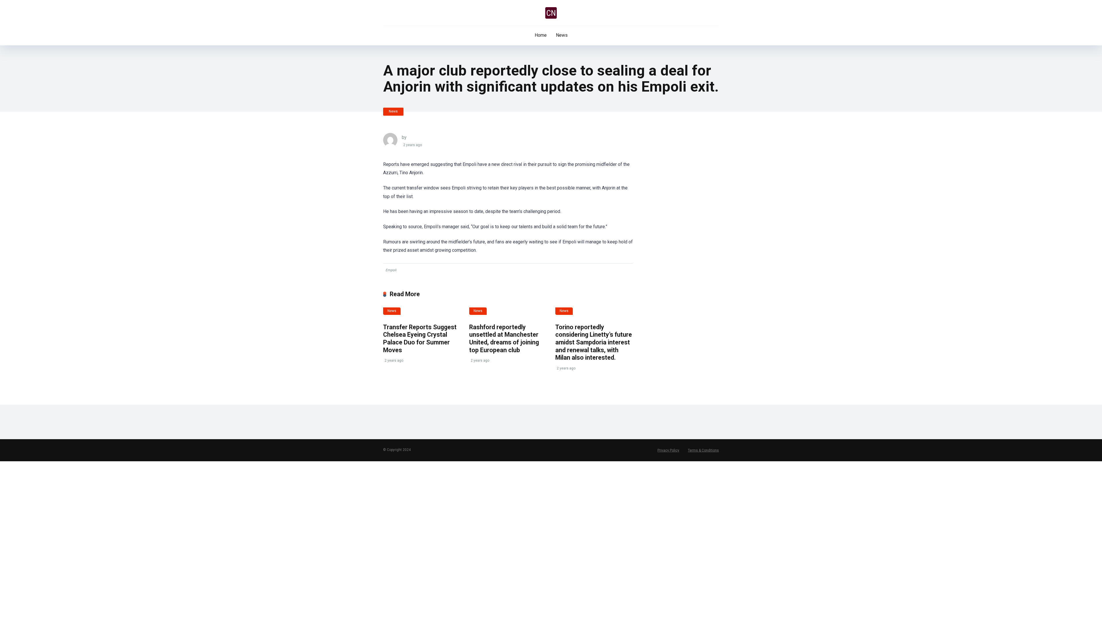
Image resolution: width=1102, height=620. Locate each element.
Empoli (390, 270)
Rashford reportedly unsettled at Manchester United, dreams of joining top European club (504, 338)
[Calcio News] (551, 13)
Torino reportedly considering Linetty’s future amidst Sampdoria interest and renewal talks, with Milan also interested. (593, 342)
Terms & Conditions (703, 450)
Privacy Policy (668, 450)
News (562, 35)
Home (541, 35)
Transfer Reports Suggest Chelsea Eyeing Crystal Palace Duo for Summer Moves (420, 338)
